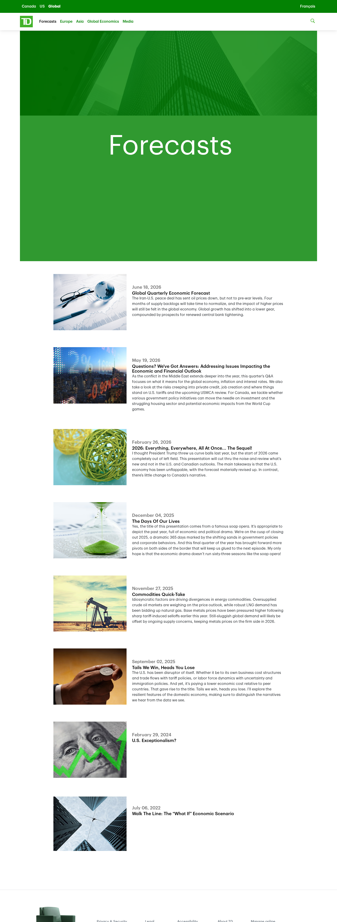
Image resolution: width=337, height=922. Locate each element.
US (42, 6)
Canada (29, 6)
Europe (66, 21)
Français (307, 6)
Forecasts (47, 21)
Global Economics (103, 21)
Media (128, 21)
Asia (80, 21)
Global (54, 6)
